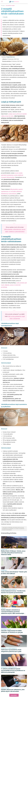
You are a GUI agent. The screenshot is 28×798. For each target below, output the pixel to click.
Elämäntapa (4, 549)
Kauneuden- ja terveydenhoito (9, 589)
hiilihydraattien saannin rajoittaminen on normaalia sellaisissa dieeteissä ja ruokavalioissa (12, 191)
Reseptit (3, 5)
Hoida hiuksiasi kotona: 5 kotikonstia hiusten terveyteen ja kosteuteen (13, 591)
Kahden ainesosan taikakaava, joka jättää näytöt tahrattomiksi (12, 690)
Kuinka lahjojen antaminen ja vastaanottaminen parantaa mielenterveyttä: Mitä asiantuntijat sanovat (12, 611)
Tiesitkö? (3, 608)
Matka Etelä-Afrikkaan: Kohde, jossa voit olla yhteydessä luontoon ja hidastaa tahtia (13, 552)
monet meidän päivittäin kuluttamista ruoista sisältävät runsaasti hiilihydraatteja (12, 175)
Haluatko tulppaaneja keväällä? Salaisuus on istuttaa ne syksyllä (12, 631)
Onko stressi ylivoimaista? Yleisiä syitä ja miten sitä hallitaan (14, 572)
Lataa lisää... (14, 695)
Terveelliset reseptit (10, 5)
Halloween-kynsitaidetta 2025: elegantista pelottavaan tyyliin (11, 650)
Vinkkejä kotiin (5, 688)
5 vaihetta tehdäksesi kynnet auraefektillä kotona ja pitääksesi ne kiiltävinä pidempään (13, 670)
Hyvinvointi (4, 570)
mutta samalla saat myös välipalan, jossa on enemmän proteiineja (14, 285)
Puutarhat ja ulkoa (6, 629)
